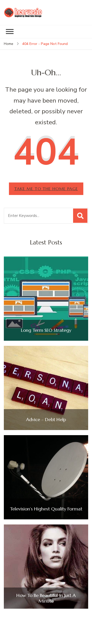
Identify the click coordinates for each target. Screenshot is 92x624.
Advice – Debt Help (46, 419)
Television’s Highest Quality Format (46, 509)
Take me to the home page (46, 188)
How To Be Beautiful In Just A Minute (46, 598)
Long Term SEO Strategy (46, 330)
